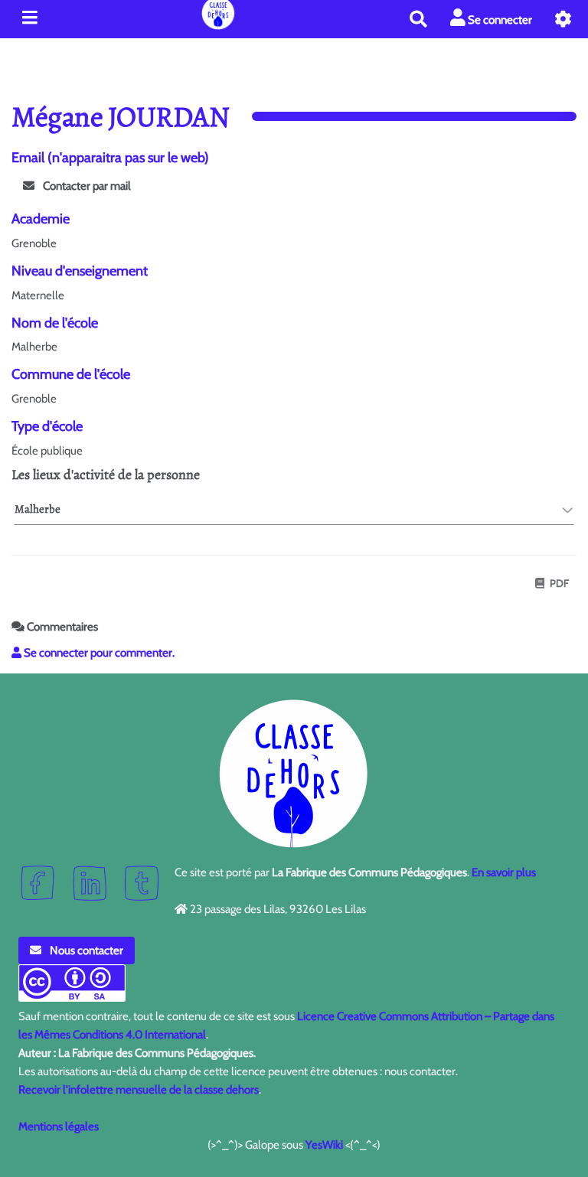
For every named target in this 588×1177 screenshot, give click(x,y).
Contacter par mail (86, 186)
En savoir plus (504, 872)
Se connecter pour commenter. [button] (98, 653)
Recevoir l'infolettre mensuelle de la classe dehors (138, 1090)
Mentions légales (58, 1126)
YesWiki (324, 1145)
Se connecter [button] (499, 20)
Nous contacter (85, 950)
